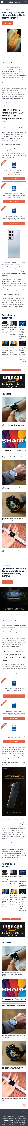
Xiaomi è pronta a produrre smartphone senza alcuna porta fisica (22, 333)
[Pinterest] (15, 62)
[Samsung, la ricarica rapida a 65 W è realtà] (5, 323)
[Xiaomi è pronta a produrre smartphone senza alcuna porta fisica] (22, 323)
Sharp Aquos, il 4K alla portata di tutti (13, 457)
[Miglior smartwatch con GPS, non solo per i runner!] (14, 472)
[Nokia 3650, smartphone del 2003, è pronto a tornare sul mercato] (14, 343)
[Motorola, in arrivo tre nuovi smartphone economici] (14, 323)
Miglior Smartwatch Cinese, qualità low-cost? (14, 550)
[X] (11, 62)
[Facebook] (8, 62)
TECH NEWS (6, 9)
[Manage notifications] (24, 1122)
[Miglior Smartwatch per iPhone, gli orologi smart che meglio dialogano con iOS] (14, 409)
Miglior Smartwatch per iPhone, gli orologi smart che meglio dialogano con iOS (13, 425)
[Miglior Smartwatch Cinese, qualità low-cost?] (14, 535)
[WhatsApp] (18, 62)
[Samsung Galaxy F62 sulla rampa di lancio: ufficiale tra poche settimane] (5, 343)
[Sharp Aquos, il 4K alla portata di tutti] (14, 442)
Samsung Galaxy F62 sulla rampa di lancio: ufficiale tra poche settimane (5, 352)
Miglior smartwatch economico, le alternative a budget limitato (12, 519)
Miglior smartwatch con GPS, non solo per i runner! (13, 487)
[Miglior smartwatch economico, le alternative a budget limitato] (14, 504)
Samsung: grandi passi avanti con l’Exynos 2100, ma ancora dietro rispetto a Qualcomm (22, 354)
